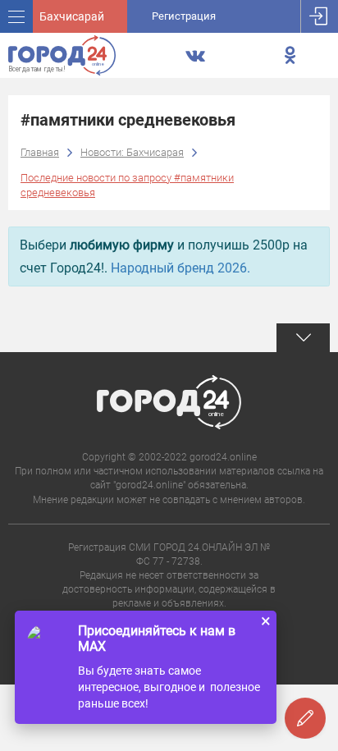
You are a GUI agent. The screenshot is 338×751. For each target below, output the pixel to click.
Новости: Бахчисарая (132, 152)
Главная (40, 152)
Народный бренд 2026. (180, 268)
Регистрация (184, 16)
